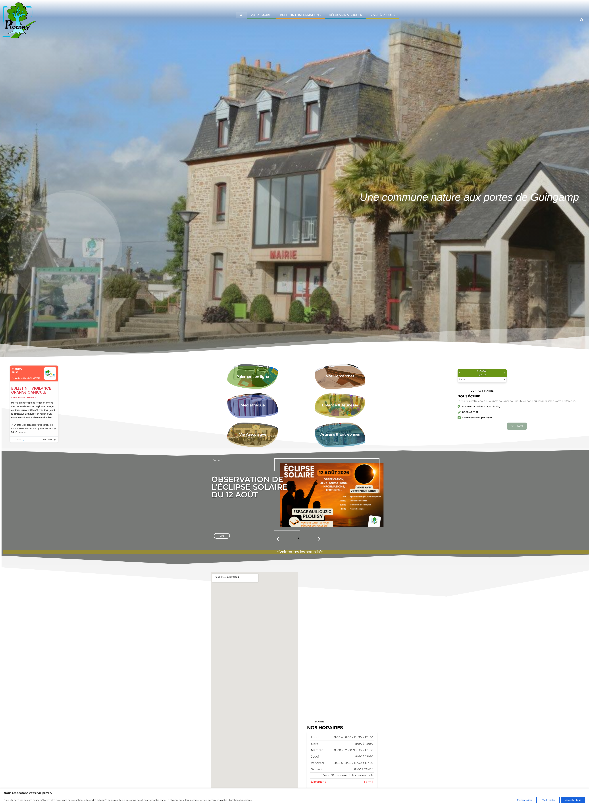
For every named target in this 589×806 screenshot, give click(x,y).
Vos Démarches (340, 376)
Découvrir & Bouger (345, 15)
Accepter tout (573, 800)
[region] (294, 797)
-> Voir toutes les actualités (299, 551)
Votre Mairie (261, 15)
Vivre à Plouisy (382, 15)
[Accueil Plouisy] (241, 15)
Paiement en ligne (252, 376)
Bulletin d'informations (300, 15)
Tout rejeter (548, 800)
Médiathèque (253, 405)
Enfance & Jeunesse (340, 405)
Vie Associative (252, 434)
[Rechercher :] (581, 20)
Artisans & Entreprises (340, 434)
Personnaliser (524, 800)
